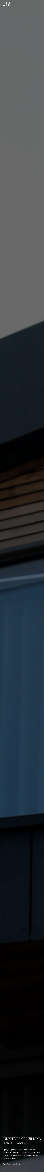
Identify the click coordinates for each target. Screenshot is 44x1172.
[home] (6, 4)
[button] (39, 4)
